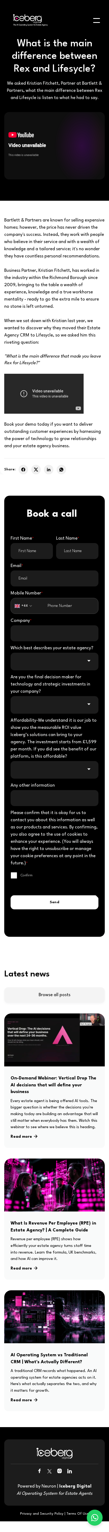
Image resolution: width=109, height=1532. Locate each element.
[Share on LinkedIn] (48, 469)
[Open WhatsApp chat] (95, 1518)
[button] (96, 20)
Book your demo (20, 424)
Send (54, 902)
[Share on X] (36, 469)
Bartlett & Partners (23, 220)
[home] (29, 20)
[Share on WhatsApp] (61, 469)
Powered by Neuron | (54, 1490)
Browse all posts (54, 995)
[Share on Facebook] (23, 469)
